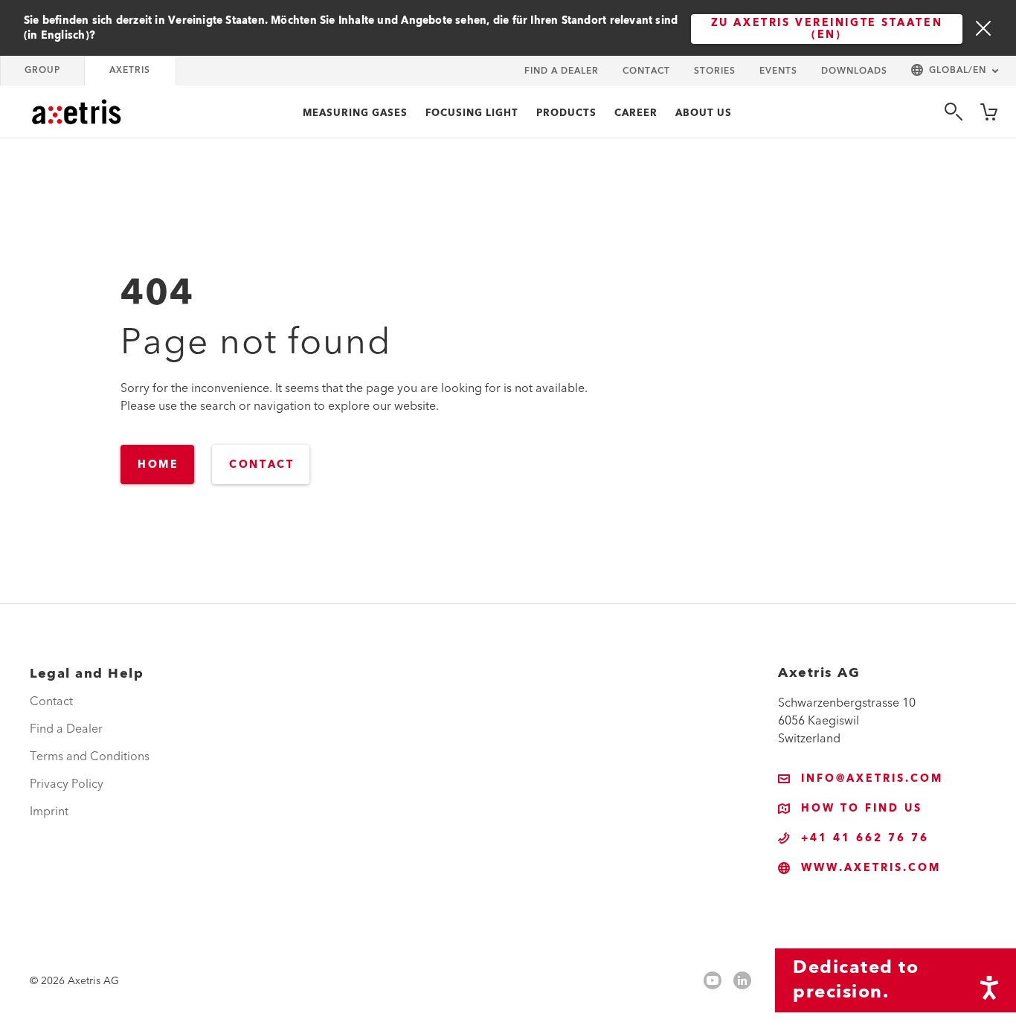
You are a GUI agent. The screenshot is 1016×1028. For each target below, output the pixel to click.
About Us (703, 113)
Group (42, 70)
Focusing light (471, 113)
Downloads (854, 71)
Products (566, 113)
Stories (715, 71)
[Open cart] (989, 112)
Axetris (129, 70)
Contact (646, 71)
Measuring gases (355, 113)
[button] (954, 71)
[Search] (953, 112)
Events (778, 71)
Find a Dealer (561, 71)
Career (635, 113)
